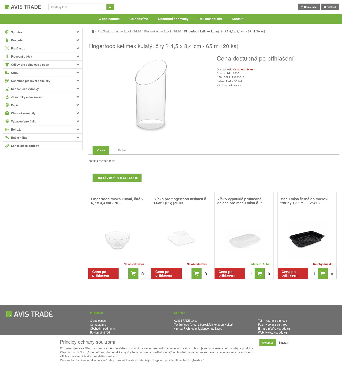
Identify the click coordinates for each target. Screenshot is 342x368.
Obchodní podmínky (173, 18)
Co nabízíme (138, 18)
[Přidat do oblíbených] (142, 273)
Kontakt (237, 18)
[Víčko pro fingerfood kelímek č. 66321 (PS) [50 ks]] (181, 239)
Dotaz (122, 150)
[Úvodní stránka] (92, 31)
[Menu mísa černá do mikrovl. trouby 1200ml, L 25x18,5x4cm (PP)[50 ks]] (307, 239)
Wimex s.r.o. (236, 85)
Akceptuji (267, 342)
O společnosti (109, 18)
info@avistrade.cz (279, 328)
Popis (101, 150)
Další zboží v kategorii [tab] (117, 177)
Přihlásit (331, 7)
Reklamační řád (210, 18)
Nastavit (284, 342)
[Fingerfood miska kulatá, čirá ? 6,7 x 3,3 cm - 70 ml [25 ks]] (118, 239)
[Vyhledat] (110, 7)
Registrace (310, 7)
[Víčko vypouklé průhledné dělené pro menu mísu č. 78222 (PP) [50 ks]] (244, 239)
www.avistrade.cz (276, 332)
